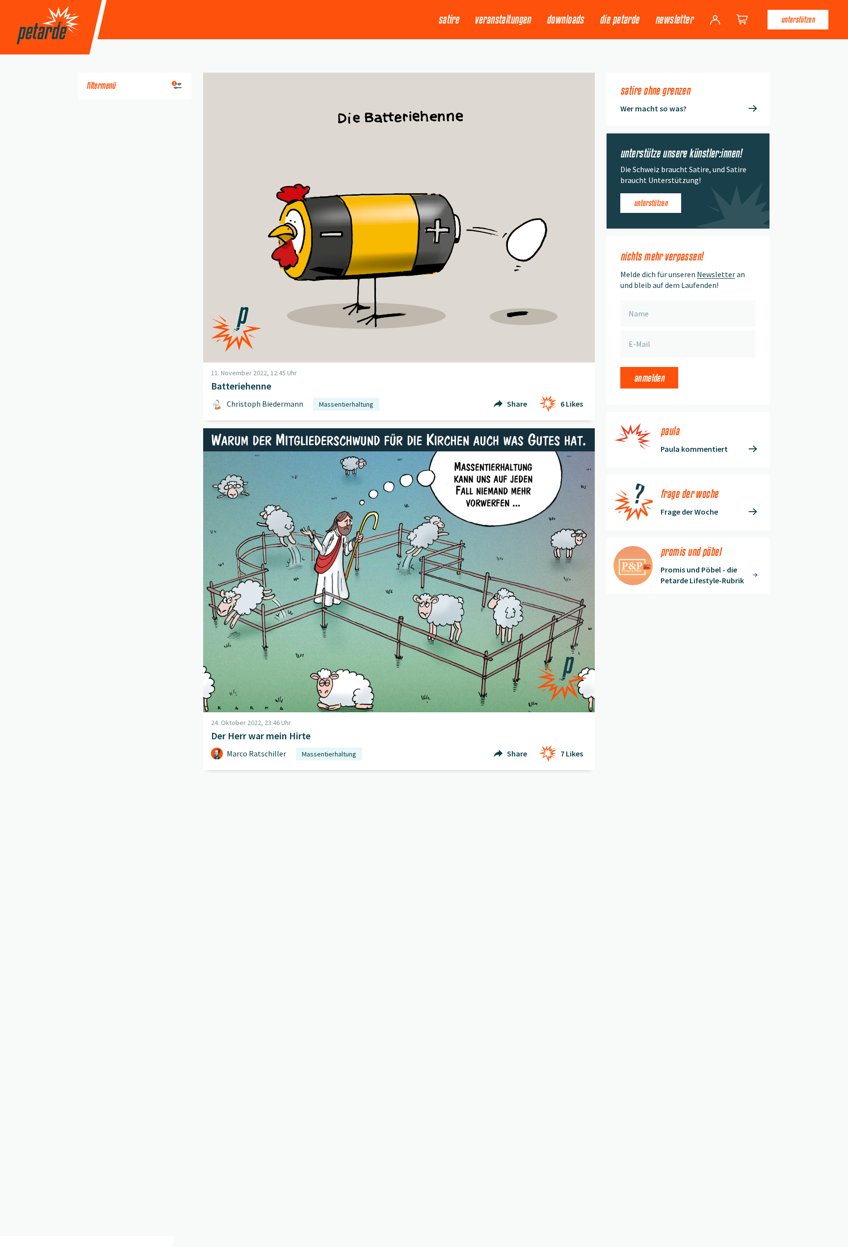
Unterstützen (798, 19)
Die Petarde (619, 19)
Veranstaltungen (503, 19)
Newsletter (674, 19)
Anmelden (649, 378)
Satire (448, 19)
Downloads (565, 19)
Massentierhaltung (346, 404)
